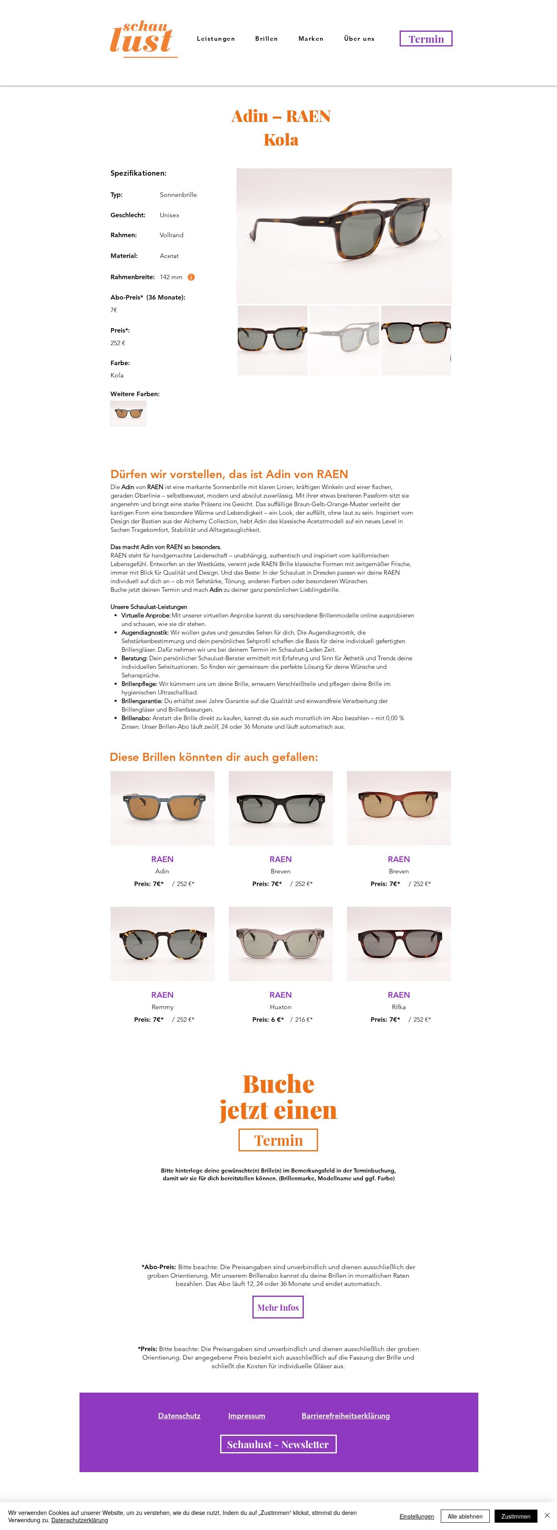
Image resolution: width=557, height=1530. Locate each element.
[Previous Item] (250, 236)
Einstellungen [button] (417, 1516)
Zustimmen (516, 1516)
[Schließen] (547, 1516)
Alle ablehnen (465, 1516)
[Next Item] (437, 236)
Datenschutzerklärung (79, 1520)
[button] (359, 39)
